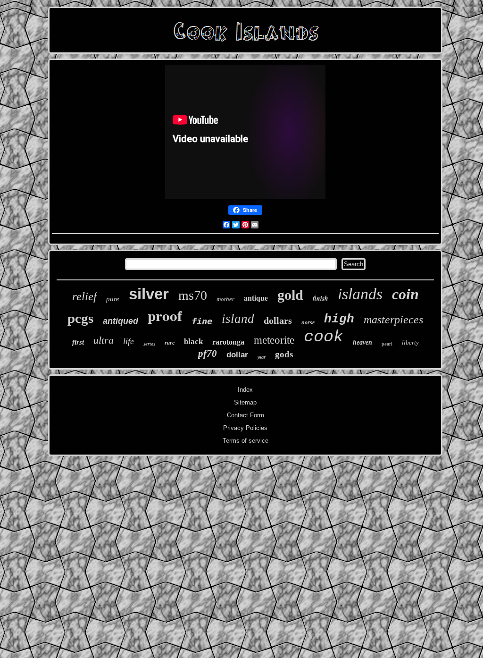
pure (112, 299)
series (149, 343)
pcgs (80, 318)
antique (256, 297)
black (193, 341)
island (238, 319)
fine (202, 321)
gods (284, 354)
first (78, 342)
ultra (103, 340)
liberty (410, 342)
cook (323, 337)
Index (245, 389)
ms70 (192, 295)
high (339, 319)
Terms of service (245, 440)
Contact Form (245, 415)
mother (225, 299)
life (128, 341)
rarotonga (228, 342)
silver (149, 294)
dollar (237, 354)
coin (405, 294)
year (262, 357)
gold (290, 295)
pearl (387, 343)
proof (165, 315)
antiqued (120, 321)
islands (360, 294)
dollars (278, 320)
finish (320, 298)
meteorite (274, 340)
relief (84, 296)
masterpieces (393, 319)
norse (308, 322)
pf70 (207, 353)
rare (170, 342)
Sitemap (245, 402)
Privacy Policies (245, 427)
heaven (362, 342)
